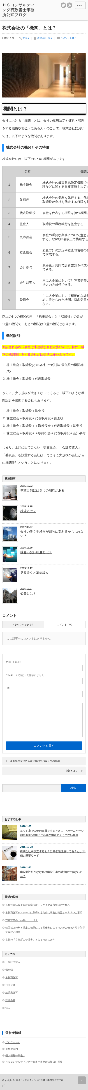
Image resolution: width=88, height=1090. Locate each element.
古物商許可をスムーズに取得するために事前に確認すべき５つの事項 (43, 912)
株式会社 (41, 38)
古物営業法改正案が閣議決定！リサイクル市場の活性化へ (37, 904)
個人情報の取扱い (15, 1055)
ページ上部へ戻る (82, 1080)
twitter (63, 5)
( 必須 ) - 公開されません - (26, 675)
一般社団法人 (12, 962)
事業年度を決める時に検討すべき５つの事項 (35, 761)
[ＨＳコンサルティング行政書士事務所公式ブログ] (19, 10)
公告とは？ (28, 593)
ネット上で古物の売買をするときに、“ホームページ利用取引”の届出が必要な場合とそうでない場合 (52, 833)
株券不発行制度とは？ (36, 552)
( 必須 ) (13, 661)
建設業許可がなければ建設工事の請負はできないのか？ (51, 874)
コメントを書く (68, 38)
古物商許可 (11, 977)
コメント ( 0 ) (64, 624)
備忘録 (9, 969)
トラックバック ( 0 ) (23, 624)
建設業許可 (11, 992)
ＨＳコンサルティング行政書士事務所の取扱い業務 (34, 1061)
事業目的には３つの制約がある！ (44, 490)
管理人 (26, 38)
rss (69, 5)
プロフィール (12, 1042)
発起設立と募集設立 (34, 573)
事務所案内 (11, 1048)
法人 (50, 38)
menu (80, 5)
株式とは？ (28, 511)
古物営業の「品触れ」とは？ (21, 920)
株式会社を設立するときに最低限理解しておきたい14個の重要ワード (53, 853)
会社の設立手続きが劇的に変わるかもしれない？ (51, 533)
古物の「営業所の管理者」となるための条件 (30, 939)
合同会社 (10, 984)
